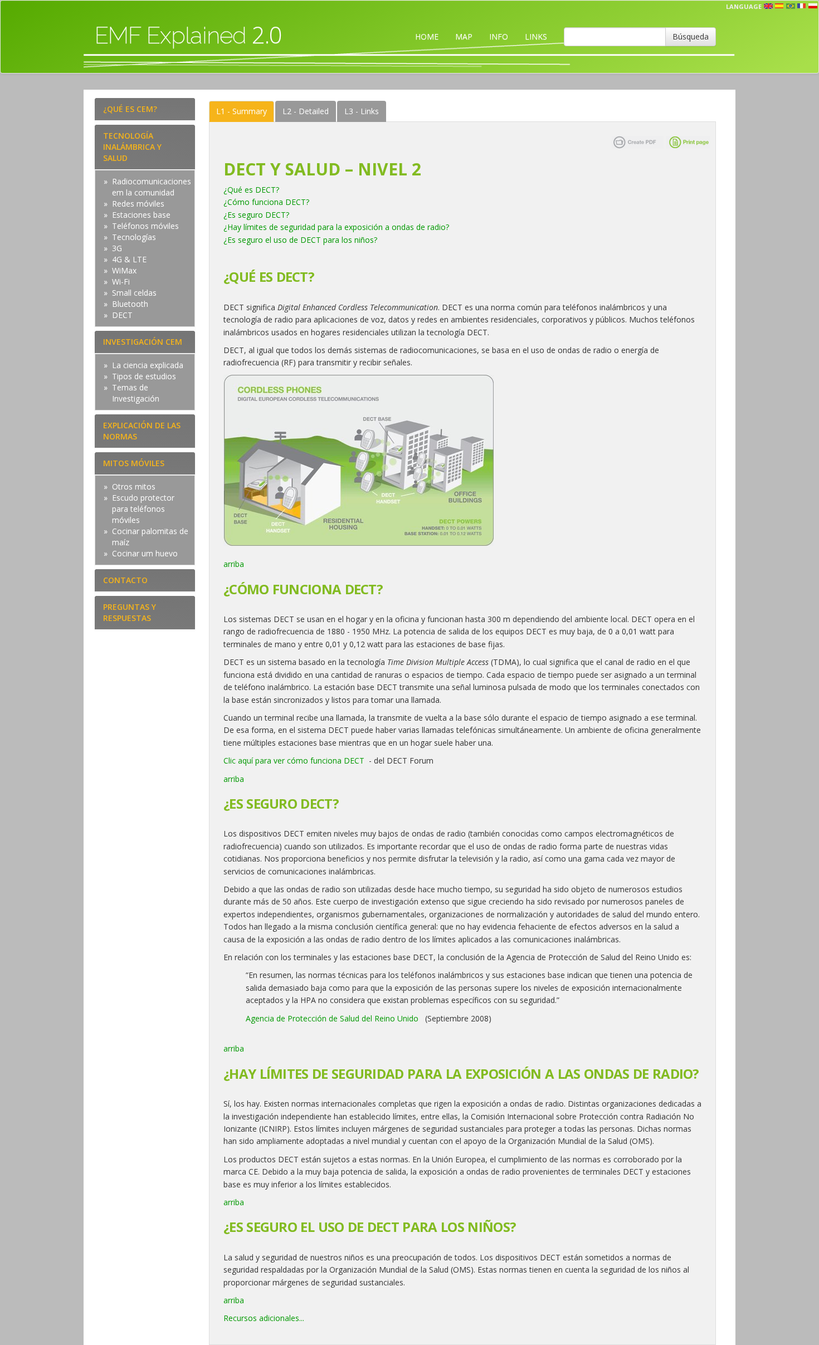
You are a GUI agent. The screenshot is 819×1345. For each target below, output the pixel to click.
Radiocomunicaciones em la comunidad (151, 187)
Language (744, 6)
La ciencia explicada (147, 365)
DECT (122, 315)
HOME (426, 36)
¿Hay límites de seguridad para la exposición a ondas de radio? (336, 227)
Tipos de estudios (144, 376)
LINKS (536, 36)
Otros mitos (133, 486)
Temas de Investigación (135, 393)
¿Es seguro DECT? (256, 214)
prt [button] (790, 6)
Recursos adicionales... (263, 1318)
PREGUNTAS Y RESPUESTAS (129, 612)
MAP (463, 36)
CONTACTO (125, 580)
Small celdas (134, 292)
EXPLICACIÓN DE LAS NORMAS (142, 431)
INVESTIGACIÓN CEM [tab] (142, 341)
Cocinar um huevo (145, 553)
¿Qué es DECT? (251, 189)
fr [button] (801, 6)
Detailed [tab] (305, 111)
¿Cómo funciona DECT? (266, 202)
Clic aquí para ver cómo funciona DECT (295, 760)
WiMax (124, 270)
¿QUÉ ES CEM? (130, 109)
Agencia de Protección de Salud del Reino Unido (332, 1018)
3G (117, 248)
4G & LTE (129, 259)
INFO (498, 36)
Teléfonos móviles (145, 226)
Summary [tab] (241, 111)
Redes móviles (138, 203)
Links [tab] (361, 111)
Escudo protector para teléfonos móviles (143, 508)
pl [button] (812, 6)
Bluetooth (130, 304)
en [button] (768, 6)
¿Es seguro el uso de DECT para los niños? (300, 239)
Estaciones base (141, 214)
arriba (233, 564)
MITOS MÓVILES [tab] (133, 463)
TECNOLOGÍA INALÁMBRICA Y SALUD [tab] (132, 146)
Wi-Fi (121, 281)
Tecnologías (134, 237)
